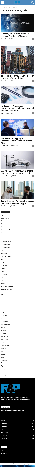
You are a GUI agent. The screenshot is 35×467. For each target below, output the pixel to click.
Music (2, 312)
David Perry (4, 38)
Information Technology (7, 286)
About (2, 450)
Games (3, 268)
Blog (2, 224)
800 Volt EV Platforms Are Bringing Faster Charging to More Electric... (17, 172)
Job (2, 295)
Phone (3, 327)
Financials (4, 265)
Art (2, 215)
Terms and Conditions (12, 464)
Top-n (2, 366)
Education (4, 253)
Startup (3, 354)
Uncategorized (5, 375)
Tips (2, 363)
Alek (2, 80)
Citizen (3, 239)
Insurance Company (6, 289)
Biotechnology (5, 218)
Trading (3, 369)
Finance (3, 262)
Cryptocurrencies (5, 244)
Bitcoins (3, 221)
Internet (3, 292)
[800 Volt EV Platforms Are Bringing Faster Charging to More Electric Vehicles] (17, 160)
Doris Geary (4, 206)
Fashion (3, 259)
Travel (2, 372)
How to (3, 280)
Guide (2, 271)
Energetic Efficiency (6, 256)
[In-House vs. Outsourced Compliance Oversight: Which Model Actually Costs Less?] (17, 95)
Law (2, 298)
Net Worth (4, 315)
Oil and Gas (4, 321)
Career (3, 236)
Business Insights (6, 230)
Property (3, 330)
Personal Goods (5, 324)
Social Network (5, 345)
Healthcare (4, 274)
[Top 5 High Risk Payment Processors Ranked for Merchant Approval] (17, 190)
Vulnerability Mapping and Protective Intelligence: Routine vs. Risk (17, 140)
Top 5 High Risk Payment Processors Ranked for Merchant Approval (17, 202)
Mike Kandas (4, 145)
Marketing (4, 304)
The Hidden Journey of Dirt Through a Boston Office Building (17, 77)
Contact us (4, 453)
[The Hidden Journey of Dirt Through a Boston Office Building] (17, 60)
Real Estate (4, 339)
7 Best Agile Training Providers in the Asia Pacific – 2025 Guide (16, 34)
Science (3, 342)
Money (3, 310)
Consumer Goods (6, 241)
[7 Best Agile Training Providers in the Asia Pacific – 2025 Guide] (17, 23)
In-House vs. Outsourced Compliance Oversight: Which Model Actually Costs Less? (17, 108)
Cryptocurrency (5, 247)
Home (2, 7)
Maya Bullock (5, 176)
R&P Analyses (5, 336)
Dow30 (3, 250)
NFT (2, 318)
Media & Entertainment (7, 307)
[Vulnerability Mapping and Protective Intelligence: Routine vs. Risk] (17, 127)
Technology (4, 360)
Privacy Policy (25, 464)
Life (2, 301)
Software (3, 348)
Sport (2, 351)
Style (2, 357)
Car (2, 233)
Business (3, 227)
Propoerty (3, 333)
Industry (3, 283)
